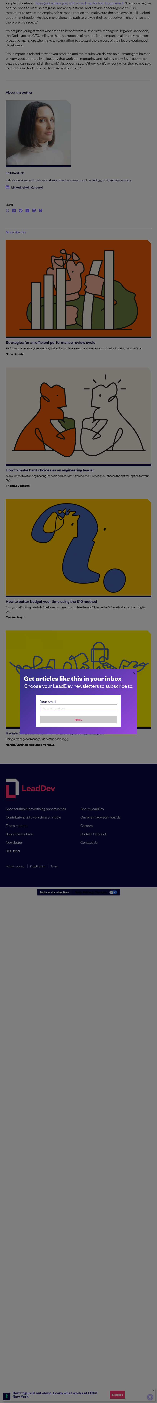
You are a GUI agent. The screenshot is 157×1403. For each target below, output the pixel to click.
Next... (78, 719)
